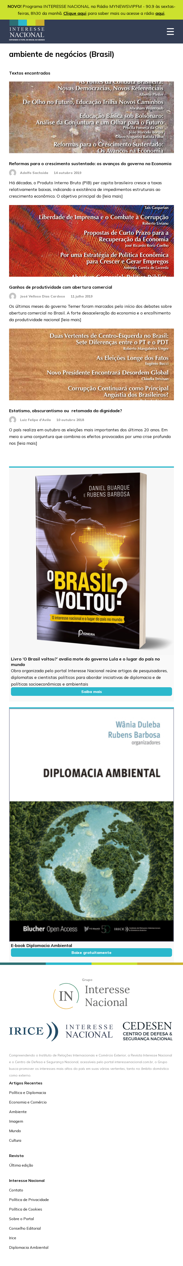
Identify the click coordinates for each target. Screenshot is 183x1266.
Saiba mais (91, 691)
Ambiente (18, 1111)
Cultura (15, 1140)
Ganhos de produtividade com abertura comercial (60, 287)
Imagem (16, 1121)
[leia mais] (112, 196)
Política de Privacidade (29, 1199)
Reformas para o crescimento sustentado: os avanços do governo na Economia (90, 163)
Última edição (21, 1165)
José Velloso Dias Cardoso (42, 296)
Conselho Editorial (25, 1228)
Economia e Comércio (28, 1102)
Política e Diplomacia (27, 1092)
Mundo (15, 1130)
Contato (16, 1190)
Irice (12, 1237)
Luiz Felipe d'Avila (35, 420)
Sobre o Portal (21, 1218)
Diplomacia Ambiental (28, 1247)
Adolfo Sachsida (34, 173)
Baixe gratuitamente (91, 952)
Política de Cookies (25, 1209)
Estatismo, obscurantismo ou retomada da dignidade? (65, 410)
